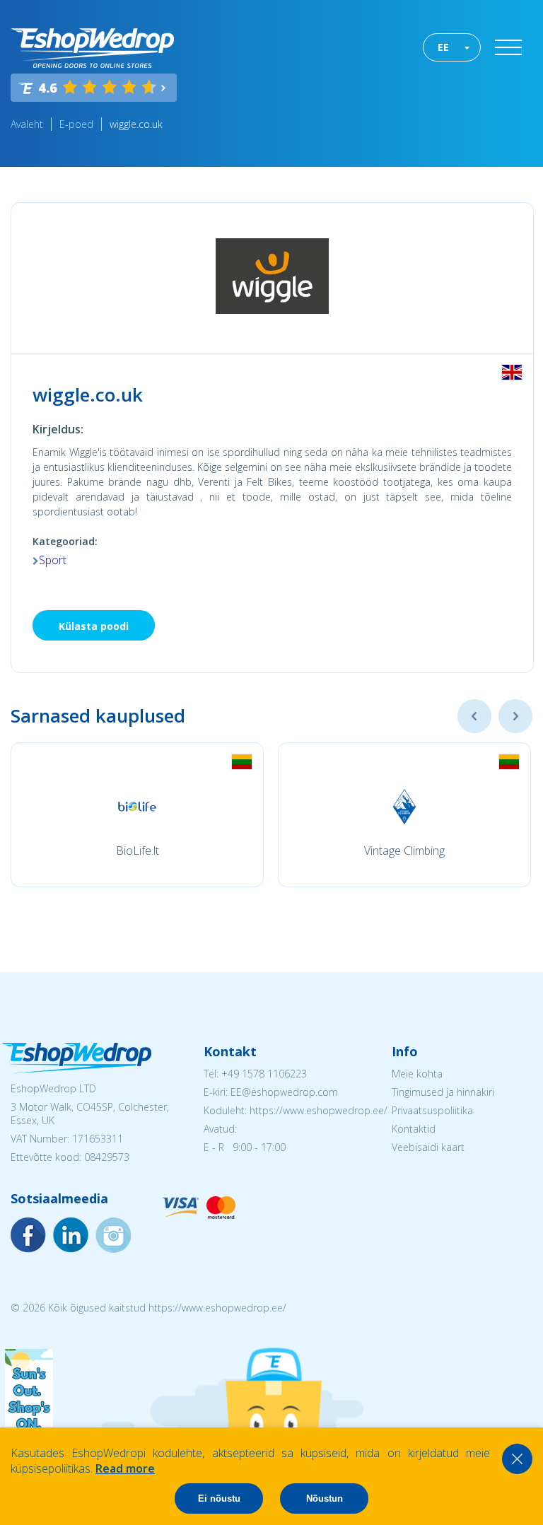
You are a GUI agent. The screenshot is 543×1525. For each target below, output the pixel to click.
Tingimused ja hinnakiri (443, 1092)
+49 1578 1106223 (264, 1073)
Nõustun (324, 1498)
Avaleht (27, 124)
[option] (137, 814)
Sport (52, 560)
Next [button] (515, 716)
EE (443, 47)
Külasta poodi (94, 626)
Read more (125, 1468)
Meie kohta (417, 1073)
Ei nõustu (219, 1498)
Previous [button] (474, 716)
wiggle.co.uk (136, 124)
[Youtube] (113, 1235)
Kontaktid (414, 1128)
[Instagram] (70, 1235)
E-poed (76, 124)
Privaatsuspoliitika (432, 1110)
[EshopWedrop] (92, 48)
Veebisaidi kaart (428, 1147)
